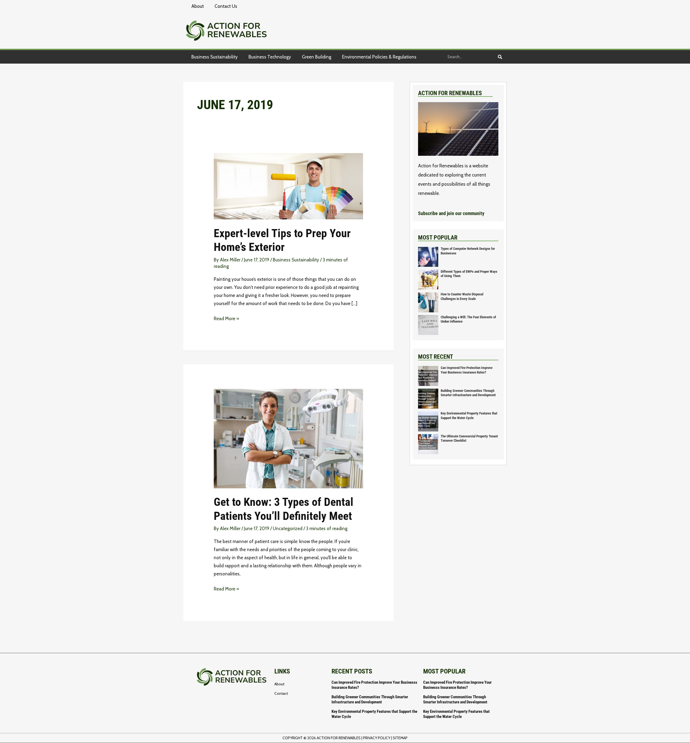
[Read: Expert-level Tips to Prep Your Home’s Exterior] (288, 185)
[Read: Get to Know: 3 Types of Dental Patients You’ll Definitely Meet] (288, 438)
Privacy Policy (376, 737)
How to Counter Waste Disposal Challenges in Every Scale (462, 296)
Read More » (226, 318)
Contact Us (226, 6)
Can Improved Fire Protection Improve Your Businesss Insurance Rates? (466, 370)
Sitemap (400, 737)
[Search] (500, 57)
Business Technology (270, 57)
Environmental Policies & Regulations (379, 57)
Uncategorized (287, 528)
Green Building (316, 57)
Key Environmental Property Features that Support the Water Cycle (469, 415)
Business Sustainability (214, 57)
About (197, 6)
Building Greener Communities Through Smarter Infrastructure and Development (468, 393)
